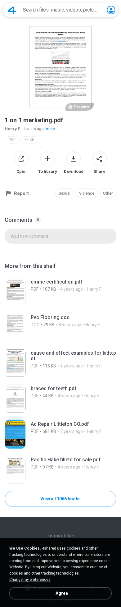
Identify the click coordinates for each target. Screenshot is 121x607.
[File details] (60, 292)
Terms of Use (60, 535)
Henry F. (13, 128)
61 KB (29, 140)
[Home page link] (11, 10)
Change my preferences (30, 579)
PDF (12, 140)
